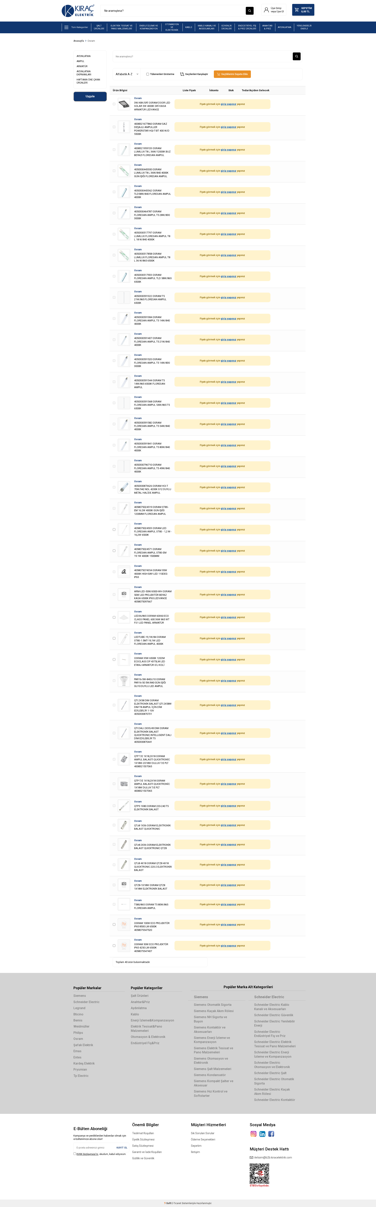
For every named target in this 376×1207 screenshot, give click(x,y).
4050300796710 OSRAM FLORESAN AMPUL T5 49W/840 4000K (152, 468)
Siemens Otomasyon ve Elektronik (211, 1061)
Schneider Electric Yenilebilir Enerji (274, 1023)
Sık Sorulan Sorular (202, 1133)
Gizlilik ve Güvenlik (143, 1158)
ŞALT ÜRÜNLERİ (99, 27)
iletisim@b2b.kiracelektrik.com (272, 1157)
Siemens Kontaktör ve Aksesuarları (209, 1029)
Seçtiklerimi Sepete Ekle (234, 74)
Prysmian (80, 1069)
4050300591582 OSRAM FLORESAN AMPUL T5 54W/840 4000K (152, 426)
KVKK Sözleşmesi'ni (87, 1154)
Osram (91, 41)
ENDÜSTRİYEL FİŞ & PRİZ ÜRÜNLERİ (247, 27)
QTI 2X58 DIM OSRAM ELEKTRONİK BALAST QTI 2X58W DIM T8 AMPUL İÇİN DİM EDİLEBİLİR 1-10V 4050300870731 (153, 707)
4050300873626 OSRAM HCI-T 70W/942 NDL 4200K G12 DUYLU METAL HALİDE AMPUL (152, 489)
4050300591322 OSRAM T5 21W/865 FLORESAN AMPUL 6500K (150, 299)
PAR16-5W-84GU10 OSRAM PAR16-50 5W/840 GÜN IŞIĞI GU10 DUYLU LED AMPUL (150, 683)
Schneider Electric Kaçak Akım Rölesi (272, 1091)
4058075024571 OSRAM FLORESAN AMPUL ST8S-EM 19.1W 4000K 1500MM (150, 552)
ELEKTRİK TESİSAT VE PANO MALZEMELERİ (121, 27)
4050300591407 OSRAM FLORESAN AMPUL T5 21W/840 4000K (152, 341)
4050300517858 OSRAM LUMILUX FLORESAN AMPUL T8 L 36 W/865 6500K (152, 257)
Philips (78, 1033)
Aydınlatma (139, 1008)
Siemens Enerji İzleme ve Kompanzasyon (212, 1040)
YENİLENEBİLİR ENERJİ (304, 27)
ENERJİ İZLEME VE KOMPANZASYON (148, 27)
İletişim (195, 1152)
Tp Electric (81, 1076)
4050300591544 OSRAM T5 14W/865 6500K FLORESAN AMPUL (149, 384)
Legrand (79, 1008)
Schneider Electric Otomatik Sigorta (274, 1081)
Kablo (135, 1014)
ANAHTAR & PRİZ (267, 27)
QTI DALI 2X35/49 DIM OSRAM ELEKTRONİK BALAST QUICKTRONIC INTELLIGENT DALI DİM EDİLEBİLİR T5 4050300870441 (152, 735)
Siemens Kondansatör (210, 1075)
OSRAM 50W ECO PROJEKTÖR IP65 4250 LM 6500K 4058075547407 (151, 948)
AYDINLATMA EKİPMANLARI (84, 73)
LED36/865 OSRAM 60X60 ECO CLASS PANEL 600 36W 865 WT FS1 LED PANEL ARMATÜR (151, 619)
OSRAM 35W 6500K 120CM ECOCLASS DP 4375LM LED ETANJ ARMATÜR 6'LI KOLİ (149, 661)
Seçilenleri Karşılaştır (196, 74)
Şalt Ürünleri (139, 996)
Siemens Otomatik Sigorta (212, 1005)
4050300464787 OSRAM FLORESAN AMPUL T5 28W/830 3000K (152, 215)
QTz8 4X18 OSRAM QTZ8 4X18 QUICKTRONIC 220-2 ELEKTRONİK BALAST (153, 867)
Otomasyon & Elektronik (148, 1037)
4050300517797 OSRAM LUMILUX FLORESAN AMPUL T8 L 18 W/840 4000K (152, 236)
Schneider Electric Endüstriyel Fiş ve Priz (270, 1034)
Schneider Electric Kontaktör (274, 1100)
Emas (77, 1051)
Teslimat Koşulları (143, 1133)
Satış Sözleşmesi (143, 1145)
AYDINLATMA (284, 27)
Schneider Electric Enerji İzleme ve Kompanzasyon (272, 1054)
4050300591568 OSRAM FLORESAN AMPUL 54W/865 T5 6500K (152, 405)
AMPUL (80, 61)
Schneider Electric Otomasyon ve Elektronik (272, 1065)
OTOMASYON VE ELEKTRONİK (172, 27)
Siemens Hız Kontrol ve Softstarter (210, 1093)
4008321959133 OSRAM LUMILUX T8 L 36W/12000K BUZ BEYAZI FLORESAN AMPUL (152, 152)
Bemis (77, 1020)
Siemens (79, 996)
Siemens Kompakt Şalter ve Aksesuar (213, 1083)
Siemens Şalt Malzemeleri (212, 1069)
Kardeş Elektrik (84, 1063)
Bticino (78, 1014)
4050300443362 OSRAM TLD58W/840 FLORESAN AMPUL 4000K (152, 194)
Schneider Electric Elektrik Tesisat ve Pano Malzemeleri (275, 1044)
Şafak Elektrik (83, 1045)
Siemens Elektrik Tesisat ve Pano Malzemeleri (213, 1050)
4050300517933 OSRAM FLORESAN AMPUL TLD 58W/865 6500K (153, 278)
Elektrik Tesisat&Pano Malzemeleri (146, 1028)
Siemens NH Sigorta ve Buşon (210, 1019)
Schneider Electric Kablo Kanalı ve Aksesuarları (271, 1007)
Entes (77, 1057)
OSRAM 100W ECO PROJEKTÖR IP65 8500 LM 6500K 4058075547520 (152, 926)
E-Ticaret (176, 1203)
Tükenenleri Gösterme (162, 74)
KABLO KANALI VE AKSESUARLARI (207, 27)
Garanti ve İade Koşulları (147, 1152)
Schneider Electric (86, 1002)
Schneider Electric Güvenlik (273, 1015)
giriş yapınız (228, 104)
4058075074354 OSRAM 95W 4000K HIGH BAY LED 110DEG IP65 (150, 574)
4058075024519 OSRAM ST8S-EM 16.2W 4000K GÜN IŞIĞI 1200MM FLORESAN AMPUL (151, 510)
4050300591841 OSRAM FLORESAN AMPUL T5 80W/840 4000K (152, 447)
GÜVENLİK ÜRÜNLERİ (226, 27)
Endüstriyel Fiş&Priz (145, 1043)
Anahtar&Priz (140, 1002)
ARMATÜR (82, 66)
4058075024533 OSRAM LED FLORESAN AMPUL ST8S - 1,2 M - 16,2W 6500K (153, 531)
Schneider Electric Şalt (270, 1073)
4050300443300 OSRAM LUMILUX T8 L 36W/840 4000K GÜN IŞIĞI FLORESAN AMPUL (151, 173)
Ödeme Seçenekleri (203, 1139)
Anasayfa (78, 41)
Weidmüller (81, 1026)
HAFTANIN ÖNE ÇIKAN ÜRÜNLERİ (88, 81)
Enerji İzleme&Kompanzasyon (152, 1020)
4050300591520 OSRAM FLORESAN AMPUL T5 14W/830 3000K (152, 363)
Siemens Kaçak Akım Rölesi (214, 1011)
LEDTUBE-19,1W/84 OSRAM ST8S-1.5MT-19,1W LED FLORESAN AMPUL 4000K (150, 640)
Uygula (90, 96)
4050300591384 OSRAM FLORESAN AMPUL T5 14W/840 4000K (152, 320)
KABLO (188, 27)
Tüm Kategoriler (79, 27)
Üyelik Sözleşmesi (143, 1139)
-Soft (168, 1203)
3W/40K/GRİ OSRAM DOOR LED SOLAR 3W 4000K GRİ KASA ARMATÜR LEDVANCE (152, 106)
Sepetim (196, 1145)
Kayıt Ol (122, 1147)
